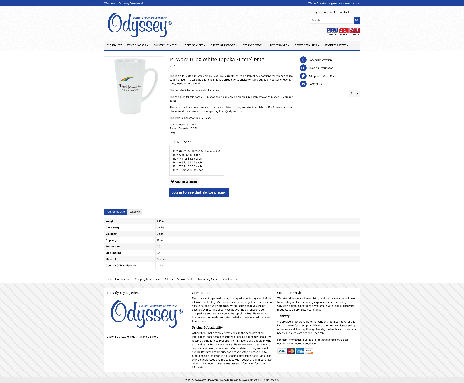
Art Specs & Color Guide (179, 279)
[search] (357, 20)
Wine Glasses (136, 45)
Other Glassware (223, 45)
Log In (316, 12)
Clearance (114, 45)
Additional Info (116, 211)
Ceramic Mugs (253, 45)
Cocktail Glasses (165, 45)
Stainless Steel (335, 45)
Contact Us (230, 279)
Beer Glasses (194, 45)
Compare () (329, 12)
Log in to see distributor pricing (199, 192)
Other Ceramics (306, 45)
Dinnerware (278, 45)
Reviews (135, 211)
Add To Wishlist (185, 181)
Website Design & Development (239, 379)
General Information (118, 279)
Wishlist (344, 12)
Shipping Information (147, 279)
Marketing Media (208, 279)
